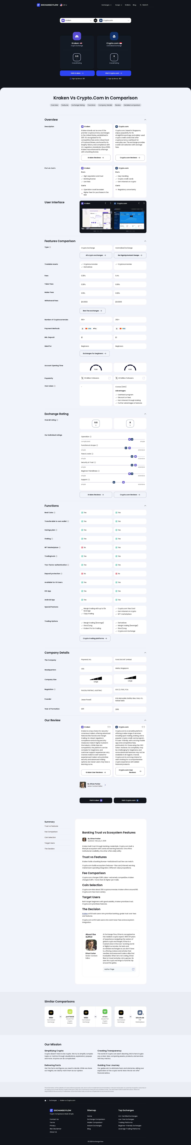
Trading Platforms (125, 1122)
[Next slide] (110, 203)
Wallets (128, 5)
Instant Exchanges (94, 1125)
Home (89, 1116)
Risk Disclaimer (55, 1129)
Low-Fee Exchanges (126, 1119)
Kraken (85, 913)
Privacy (53, 1125)
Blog (134, 5)
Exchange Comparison (96, 1119)
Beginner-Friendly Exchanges (129, 1125)
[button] (63, 5)
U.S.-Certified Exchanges (127, 1116)
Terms (52, 1122)
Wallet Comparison (94, 1122)
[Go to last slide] (105, 203)
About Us (53, 1132)
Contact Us (54, 1119)
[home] (48, 5)
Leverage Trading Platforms (129, 1129)
